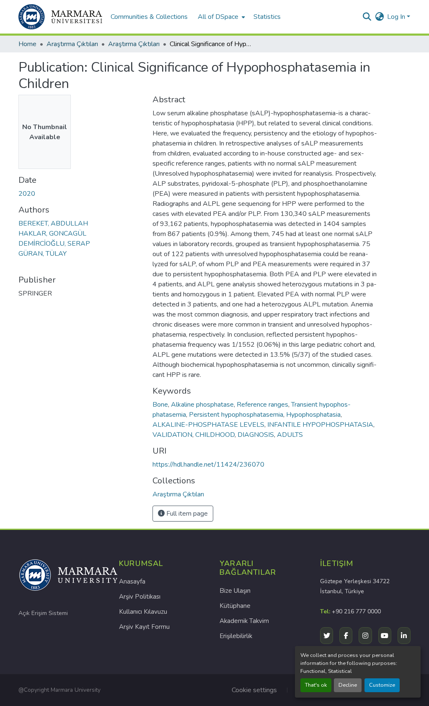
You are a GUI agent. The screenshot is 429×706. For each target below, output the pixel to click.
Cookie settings (254, 690)
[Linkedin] (404, 635)
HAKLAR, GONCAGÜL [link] (52, 233)
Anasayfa (132, 581)
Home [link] (27, 44)
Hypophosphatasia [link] (313, 414)
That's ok (316, 685)
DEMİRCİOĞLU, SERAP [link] (54, 243)
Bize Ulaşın (235, 591)
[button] (60, 16)
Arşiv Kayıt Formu (144, 627)
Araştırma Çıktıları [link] (72, 44)
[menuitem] (220, 17)
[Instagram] (365, 635)
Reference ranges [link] (262, 404)
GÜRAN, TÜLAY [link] (42, 253)
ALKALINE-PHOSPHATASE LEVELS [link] (208, 424)
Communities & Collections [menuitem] (149, 16)
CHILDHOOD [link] (215, 434)
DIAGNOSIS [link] (256, 434)
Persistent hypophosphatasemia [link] (236, 414)
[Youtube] (384, 635)
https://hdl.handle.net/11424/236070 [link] (208, 464)
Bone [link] (160, 404)
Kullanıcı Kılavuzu (143, 611)
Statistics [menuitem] (267, 16)
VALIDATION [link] (172, 434)
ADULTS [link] (290, 434)
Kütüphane (235, 606)
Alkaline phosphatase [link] (202, 404)
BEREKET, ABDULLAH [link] (53, 223)
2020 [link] (26, 193)
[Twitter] (326, 635)
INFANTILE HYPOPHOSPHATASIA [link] (320, 424)
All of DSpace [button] (218, 16)
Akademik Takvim (244, 621)
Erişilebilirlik (236, 636)
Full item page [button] (186, 513)
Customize (382, 685)
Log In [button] (397, 16)
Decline (348, 685)
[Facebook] (345, 635)
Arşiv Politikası (139, 596)
